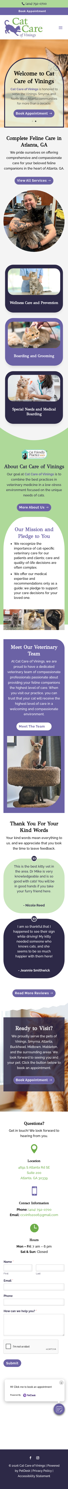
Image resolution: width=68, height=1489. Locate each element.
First (6, 1273)
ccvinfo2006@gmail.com (39, 1215)
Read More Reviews (32, 993)
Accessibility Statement (34, 1476)
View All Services (32, 180)
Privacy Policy (42, 1471)
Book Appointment (32, 11)
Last (38, 1273)
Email (8, 1280)
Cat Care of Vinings (24, 89)
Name (9, 1262)
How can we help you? (20, 1311)
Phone (8, 1296)
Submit (12, 1363)
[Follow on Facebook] (30, 1458)
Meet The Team (32, 726)
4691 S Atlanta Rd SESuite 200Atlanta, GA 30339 (34, 1172)
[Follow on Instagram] (38, 1458)
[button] (59, 1409)
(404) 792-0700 (39, 1209)
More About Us (32, 507)
